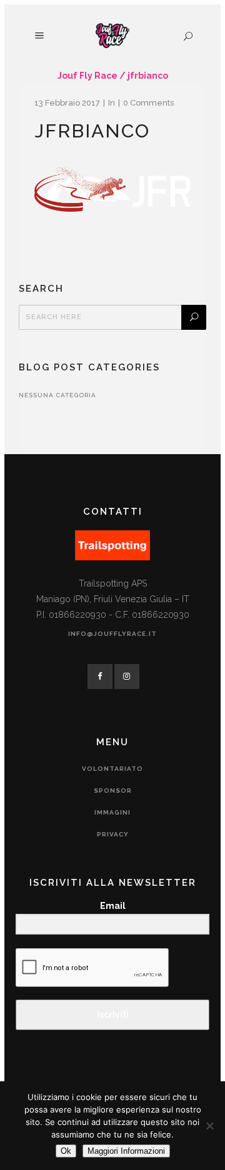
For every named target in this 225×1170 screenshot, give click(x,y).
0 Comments (148, 102)
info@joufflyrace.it (112, 633)
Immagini (112, 812)
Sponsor (113, 790)
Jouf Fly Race (88, 76)
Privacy (113, 834)
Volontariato (112, 768)
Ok (66, 1151)
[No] (209, 1125)
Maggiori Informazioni (126, 1151)
